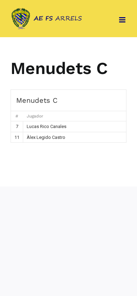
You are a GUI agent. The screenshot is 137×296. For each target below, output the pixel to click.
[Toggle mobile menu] (122, 19)
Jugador (35, 116)
